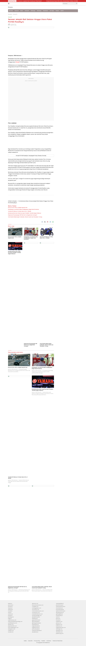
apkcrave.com (35, 603)
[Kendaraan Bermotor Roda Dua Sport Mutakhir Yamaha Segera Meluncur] (15, 246)
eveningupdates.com (36, 608)
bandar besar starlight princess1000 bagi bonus (66, 14)
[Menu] (9, 3)
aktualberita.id (35, 632)
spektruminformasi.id (60, 611)
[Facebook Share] (42, 222)
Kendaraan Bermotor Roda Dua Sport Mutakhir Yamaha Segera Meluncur (24, 213)
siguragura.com (59, 630)
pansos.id (58, 618)
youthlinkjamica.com (12, 623)
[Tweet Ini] (45, 222)
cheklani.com (11, 630)
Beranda (11, 10)
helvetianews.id (35, 624)
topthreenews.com (12, 620)
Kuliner (62, 10)
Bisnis (21, 10)
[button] (76, 3)
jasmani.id (10, 606)
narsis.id (57, 617)
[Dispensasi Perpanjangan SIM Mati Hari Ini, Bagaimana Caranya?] (31, 292)
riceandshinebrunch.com (37, 614)
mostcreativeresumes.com (38, 611)
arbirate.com (11, 624)
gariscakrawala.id (35, 621)
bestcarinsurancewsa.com (37, 605)
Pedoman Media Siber (57, 640)
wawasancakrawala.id (36, 630)
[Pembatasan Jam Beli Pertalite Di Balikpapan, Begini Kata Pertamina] (31, 232)
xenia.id (9, 612)
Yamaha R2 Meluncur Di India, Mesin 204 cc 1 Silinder (19, 211)
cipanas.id (10, 608)
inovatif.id (10, 611)
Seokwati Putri (13, 24)
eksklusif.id (10, 609)
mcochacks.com (35, 609)
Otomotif (27, 10)
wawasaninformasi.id (60, 606)
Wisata (57, 10)
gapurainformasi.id (36, 620)
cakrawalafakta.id (59, 603)
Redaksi (43, 640)
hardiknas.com (59, 621)
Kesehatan (45, 10)
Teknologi (39, 10)
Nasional (17, 10)
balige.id (10, 618)
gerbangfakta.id (59, 614)
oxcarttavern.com (36, 612)
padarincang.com (59, 633)
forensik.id (58, 620)
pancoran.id (10, 605)
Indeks (25, 640)
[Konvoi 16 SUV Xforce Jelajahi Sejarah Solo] (15, 232)
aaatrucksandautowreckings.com (15, 621)
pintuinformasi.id (59, 605)
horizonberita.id (59, 608)
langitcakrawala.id (36, 626)
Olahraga (33, 10)
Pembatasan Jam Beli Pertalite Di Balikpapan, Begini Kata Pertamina (23, 209)
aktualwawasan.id (60, 612)
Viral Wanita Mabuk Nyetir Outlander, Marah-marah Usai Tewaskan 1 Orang (25, 217)
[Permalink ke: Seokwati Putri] (9, 24)
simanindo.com (59, 632)
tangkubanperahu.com (61, 627)
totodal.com (10, 632)
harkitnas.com (59, 626)
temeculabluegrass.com (13, 627)
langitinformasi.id (35, 627)
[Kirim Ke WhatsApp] (53, 222)
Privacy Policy (37, 640)
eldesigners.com (11, 629)
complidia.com (35, 606)
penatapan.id (11, 617)
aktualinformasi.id (36, 617)
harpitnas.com (59, 624)
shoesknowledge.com (37, 615)
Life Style (52, 10)
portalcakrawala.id (60, 609)
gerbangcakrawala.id (36, 623)
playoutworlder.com (12, 626)
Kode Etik (30, 640)
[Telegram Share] (50, 222)
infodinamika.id (59, 615)
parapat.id (10, 615)
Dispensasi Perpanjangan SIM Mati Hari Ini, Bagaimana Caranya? (22, 215)
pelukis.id (10, 603)
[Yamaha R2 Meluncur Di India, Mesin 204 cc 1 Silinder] (47, 232)
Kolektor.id (47, 642)
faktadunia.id (35, 618)
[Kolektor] (10, 7)
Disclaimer (49, 640)
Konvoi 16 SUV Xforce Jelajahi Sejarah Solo (17, 207)
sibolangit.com (59, 629)
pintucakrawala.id (36, 629)
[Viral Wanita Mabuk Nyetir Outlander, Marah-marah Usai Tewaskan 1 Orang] (47, 292)
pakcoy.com (58, 623)
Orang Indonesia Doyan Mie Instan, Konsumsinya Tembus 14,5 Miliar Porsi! (52, 1)
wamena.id (10, 614)
